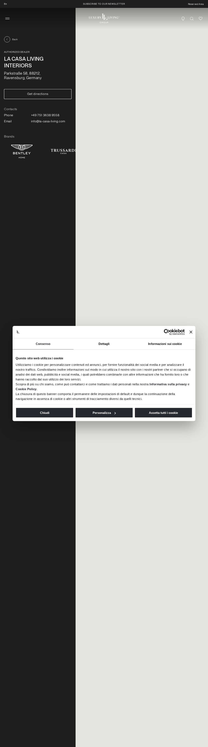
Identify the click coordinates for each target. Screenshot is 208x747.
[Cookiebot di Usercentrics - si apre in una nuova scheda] (167, 332)
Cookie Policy (26, 389)
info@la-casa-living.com (48, 121)
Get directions (37, 94)
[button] (7, 18)
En (5, 3)
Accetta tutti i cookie (163, 412)
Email (8, 121)
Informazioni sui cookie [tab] (165, 344)
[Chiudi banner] (191, 332)
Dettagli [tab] (104, 344)
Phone (8, 115)
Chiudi (44, 412)
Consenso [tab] (43, 344)
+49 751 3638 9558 (45, 115)
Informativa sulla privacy (168, 384)
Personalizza (102, 412)
